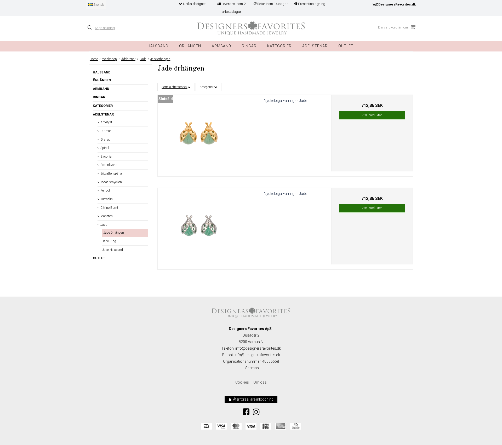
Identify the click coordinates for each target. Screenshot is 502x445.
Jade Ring (109, 241)
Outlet (345, 46)
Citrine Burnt (109, 208)
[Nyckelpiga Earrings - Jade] (198, 135)
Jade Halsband (112, 250)
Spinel (104, 148)
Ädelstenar (103, 114)
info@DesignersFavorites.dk (392, 4)
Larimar (105, 131)
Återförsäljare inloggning (253, 399)
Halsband (157, 46)
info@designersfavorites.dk (257, 355)
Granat (105, 139)
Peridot (105, 190)
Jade (103, 225)
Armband (221, 46)
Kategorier (279, 46)
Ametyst (106, 122)
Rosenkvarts (108, 165)
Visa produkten (372, 115)
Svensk (98, 5)
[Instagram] (256, 413)
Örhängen (190, 46)
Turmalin (106, 199)
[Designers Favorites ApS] (251, 28)
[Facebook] (246, 413)
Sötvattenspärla (111, 173)
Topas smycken (111, 182)
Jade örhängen (113, 232)
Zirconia (106, 156)
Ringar (249, 46)
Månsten (106, 216)
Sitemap (252, 368)
